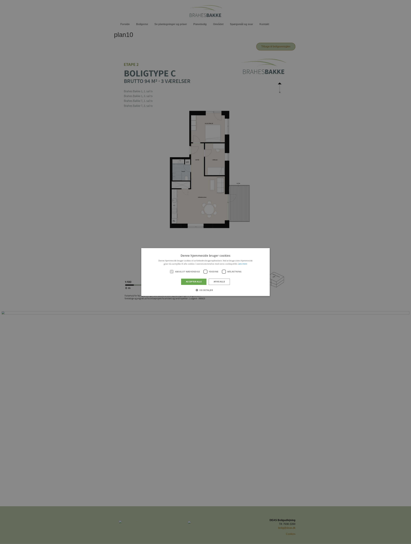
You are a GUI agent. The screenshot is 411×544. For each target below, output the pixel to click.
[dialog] (205, 272)
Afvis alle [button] (219, 281)
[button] (205, 290)
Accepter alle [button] (194, 281)
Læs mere (242, 264)
